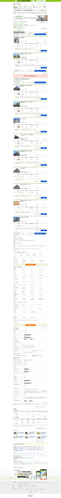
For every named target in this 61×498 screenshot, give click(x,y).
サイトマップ (34, 491)
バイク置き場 (41, 294)
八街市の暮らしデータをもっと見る (40, 406)
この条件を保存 (44, 28)
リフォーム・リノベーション (26, 305)
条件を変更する (18, 28)
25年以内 (40, 245)
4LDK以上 (35, 255)
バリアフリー (32, 304)
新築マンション (19, 486)
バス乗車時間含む (17, 249)
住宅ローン (36, 486)
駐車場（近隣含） (25, 260)
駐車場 (31, 448)
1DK (27, 253)
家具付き (41, 288)
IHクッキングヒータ (33, 281)
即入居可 (24, 298)
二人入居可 (32, 298)
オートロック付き (17, 275)
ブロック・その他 (42, 269)
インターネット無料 (42, 261)
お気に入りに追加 (31, 34)
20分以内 (37, 248)
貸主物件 (30, 447)
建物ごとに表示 (19, 32)
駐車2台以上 (32, 294)
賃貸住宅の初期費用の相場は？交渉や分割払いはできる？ (21, 433)
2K (40, 253)
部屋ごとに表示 (30, 32)
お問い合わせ (31, 491)
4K (21, 255)
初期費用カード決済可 (27, 240)
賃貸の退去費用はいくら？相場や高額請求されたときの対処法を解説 (44, 433)
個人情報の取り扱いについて (21, 483)
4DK (27, 255)
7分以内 (26, 248)
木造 (31, 269)
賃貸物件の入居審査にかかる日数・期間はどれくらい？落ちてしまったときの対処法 (32, 433)
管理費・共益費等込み (16, 239)
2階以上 (32, 260)
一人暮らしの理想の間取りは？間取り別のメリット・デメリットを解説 (21, 437)
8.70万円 (22, 420)
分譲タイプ (24, 304)
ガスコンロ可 (41, 281)
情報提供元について (15, 467)
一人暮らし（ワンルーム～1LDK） (40, 453)
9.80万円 (28, 423)
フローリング (32, 287)
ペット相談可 (32, 261)
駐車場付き (34, 446)
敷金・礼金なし (21, 446)
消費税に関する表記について (27, 483)
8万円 (39, 414)
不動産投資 (33, 486)
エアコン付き (16, 261)
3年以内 (22, 245)
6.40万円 (22, 423)
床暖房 (23, 288)
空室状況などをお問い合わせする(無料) (40, 70)
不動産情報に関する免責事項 (20, 467)
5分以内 (23, 248)
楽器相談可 (15, 447)
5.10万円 (33, 423)
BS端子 (40, 308)
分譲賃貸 (20, 448)
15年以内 (33, 245)
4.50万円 (33, 420)
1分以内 (19, 248)
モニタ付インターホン (25, 275)
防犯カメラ (32, 275)
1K (21, 253)
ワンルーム (16, 253)
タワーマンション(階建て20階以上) (17, 305)
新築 (19, 245)
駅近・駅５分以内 (30, 446)
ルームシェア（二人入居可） (20, 447)
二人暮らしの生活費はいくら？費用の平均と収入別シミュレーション (32, 437)
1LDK (20, 453)
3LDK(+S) (16, 255)
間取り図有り (16, 317)
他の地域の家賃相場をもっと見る (40, 428)
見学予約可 (16, 262)
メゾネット (32, 288)
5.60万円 (28, 420)
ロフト (40, 287)
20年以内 (37, 245)
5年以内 (25, 245)
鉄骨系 (23, 269)
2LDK (24, 453)
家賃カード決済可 (33, 240)
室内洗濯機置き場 (42, 260)
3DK (40, 254)
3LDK (29, 453)
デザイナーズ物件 (17, 304)
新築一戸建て (26, 486)
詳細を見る (44, 50)
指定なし (16, 245)
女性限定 (41, 298)
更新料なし (22, 240)
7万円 (33, 414)
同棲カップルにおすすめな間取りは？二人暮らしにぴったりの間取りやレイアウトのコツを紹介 (44, 437)
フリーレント (26, 447)
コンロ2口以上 (16, 282)
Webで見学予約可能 (16, 446)
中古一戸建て (29, 486)
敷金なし (19, 240)
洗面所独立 (24, 261)
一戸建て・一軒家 (16, 448)
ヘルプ (28, 491)
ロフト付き (42, 446)
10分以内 (30, 248)
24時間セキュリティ (42, 275)
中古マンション (23, 486)
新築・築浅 (25, 446)
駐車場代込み (22, 239)
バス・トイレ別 (16, 260)
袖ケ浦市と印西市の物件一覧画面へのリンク (18, 80)
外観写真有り (24, 317)
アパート (42, 447)
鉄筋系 (15, 269)
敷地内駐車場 (24, 294)
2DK (21, 254)
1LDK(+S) (35, 253)
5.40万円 (28, 414)
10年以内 (29, 245)
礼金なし (15, 240)
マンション (38, 447)
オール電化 (41, 304)
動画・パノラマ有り (33, 317)
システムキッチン (17, 281)
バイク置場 (38, 448)
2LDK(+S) (28, 254)
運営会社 (36, 491)
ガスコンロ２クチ (43, 448)
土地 (31, 486)
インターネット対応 (25, 308)
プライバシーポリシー (25, 491)
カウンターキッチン (25, 281)
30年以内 (44, 245)
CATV (32, 308)
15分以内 (34, 248)
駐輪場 (15, 295)
